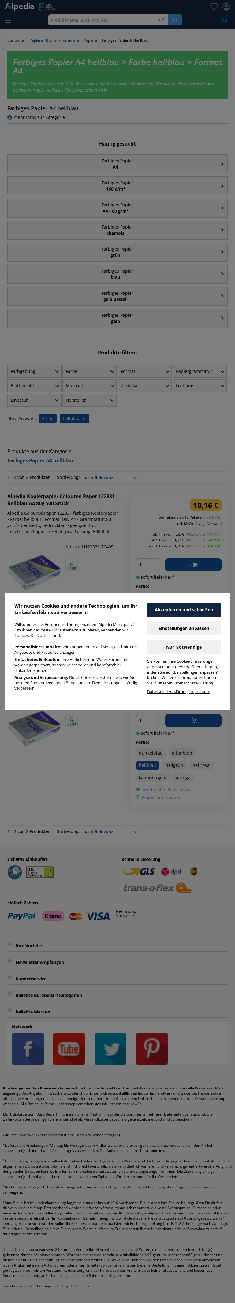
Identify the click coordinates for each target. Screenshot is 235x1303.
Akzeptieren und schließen (184, 609)
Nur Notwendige (184, 647)
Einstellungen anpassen (184, 628)
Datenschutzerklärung (167, 691)
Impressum (199, 691)
